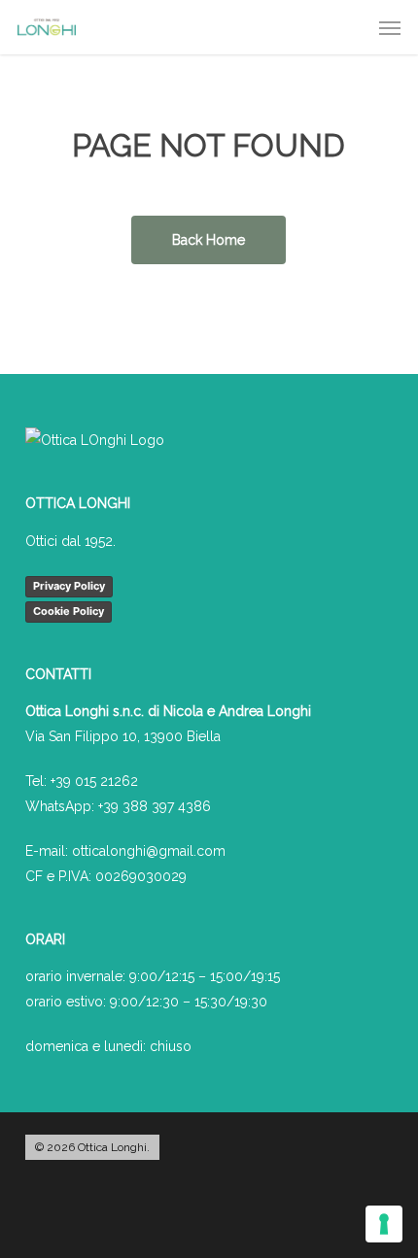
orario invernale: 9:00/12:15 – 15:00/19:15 (152, 976)
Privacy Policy (69, 586)
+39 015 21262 (94, 781)
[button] (390, 27)
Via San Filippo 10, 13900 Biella (123, 736)
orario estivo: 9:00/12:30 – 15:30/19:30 (146, 1001)
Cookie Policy (68, 611)
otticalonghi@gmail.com (149, 851)
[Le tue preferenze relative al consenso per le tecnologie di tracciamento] (384, 1224)
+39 (154, 806)
